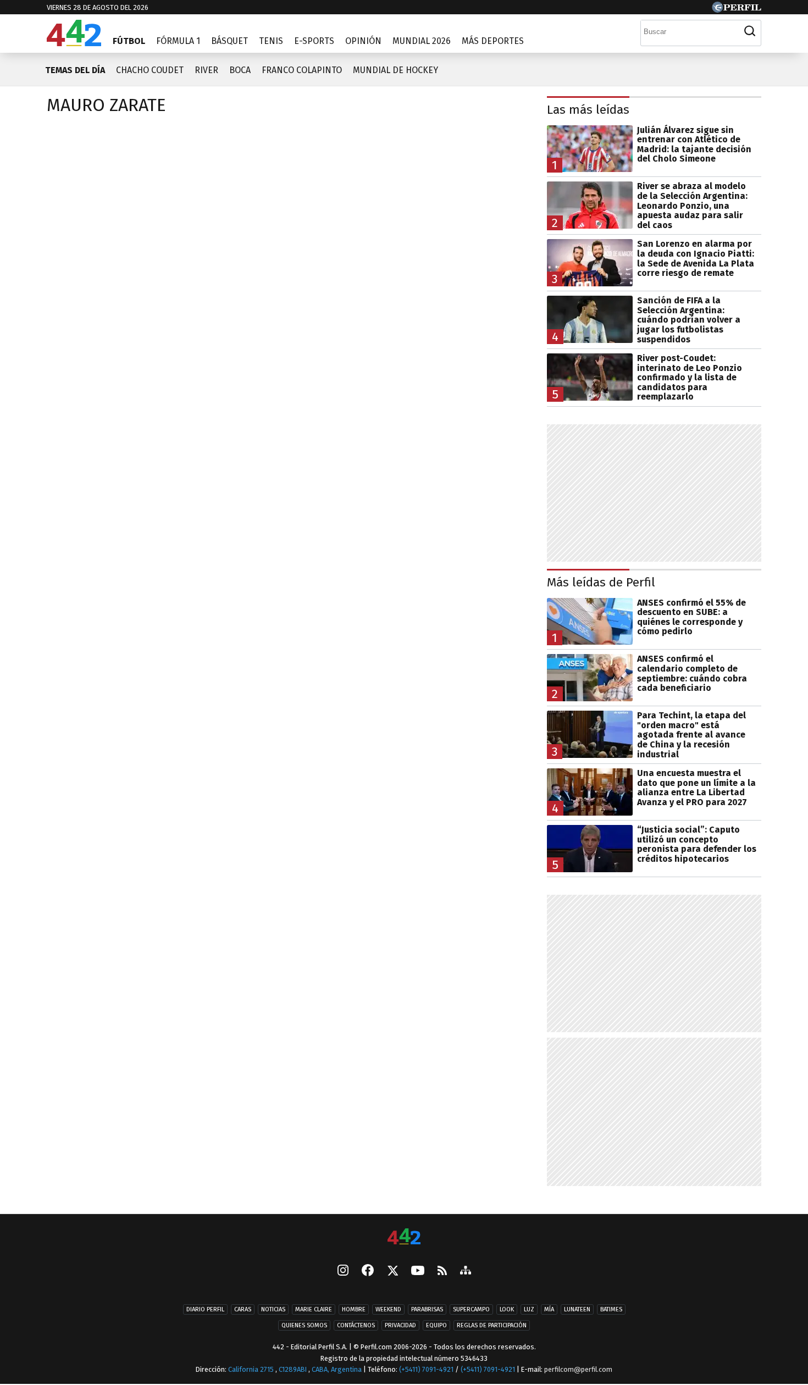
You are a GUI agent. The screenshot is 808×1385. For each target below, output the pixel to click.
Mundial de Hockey (395, 70)
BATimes (611, 1309)
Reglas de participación (492, 1325)
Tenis (271, 41)
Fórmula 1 (178, 41)
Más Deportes (493, 41)
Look (507, 1309)
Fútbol (129, 41)
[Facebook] (368, 1271)
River (206, 70)
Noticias (273, 1309)
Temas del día (75, 70)
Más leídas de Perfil (601, 582)
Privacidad (400, 1325)
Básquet (229, 41)
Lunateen (577, 1309)
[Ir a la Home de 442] (74, 43)
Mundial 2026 (421, 41)
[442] (404, 1237)
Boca (240, 70)
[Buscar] (750, 31)
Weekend (388, 1309)
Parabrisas (427, 1309)
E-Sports (314, 41)
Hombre (354, 1309)
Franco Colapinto (302, 70)
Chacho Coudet (150, 70)
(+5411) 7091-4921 (426, 1369)
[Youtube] (417, 1271)
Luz (529, 1309)
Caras (242, 1309)
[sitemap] (465, 1271)
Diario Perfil (205, 1309)
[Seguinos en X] (392, 1271)
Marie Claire (313, 1309)
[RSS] (442, 1271)
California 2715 (251, 1369)
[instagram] (342, 1271)
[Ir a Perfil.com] (736, 9)
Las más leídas (588, 109)
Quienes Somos (304, 1325)
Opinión (363, 41)
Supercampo (471, 1309)
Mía (549, 1309)
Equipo (436, 1325)
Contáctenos (356, 1325)
